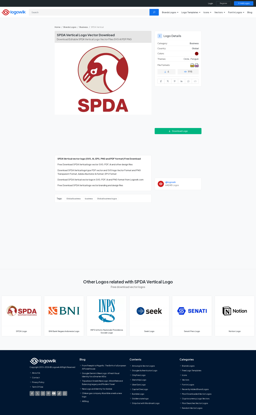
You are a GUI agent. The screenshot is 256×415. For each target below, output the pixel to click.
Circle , (187, 58)
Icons (184, 375)
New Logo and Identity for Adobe (97, 389)
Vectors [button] (218, 12)
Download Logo (180, 131)
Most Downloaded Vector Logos (196, 394)
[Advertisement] (103, 136)
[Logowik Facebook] (32, 393)
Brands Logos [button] (169, 12)
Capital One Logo (140, 389)
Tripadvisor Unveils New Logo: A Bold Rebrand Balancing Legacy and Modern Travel (102, 382)
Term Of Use (37, 387)
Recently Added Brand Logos (195, 389)
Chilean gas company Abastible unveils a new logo (102, 395)
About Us (36, 373)
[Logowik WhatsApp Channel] (64, 393)
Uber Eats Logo (139, 384)
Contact (36, 377)
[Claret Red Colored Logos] (197, 54)
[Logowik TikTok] (59, 393)
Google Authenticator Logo (144, 370)
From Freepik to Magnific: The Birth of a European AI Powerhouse (104, 367)
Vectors (185, 380)
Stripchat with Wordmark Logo (146, 403)
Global (195, 48)
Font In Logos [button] (235, 12)
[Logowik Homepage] (14, 12)
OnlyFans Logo (139, 375)
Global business (73, 198)
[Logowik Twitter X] (37, 393)
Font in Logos (188, 384)
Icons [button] (206, 12)
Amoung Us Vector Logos (143, 366)
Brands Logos (69, 27)
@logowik (170, 182)
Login (210, 3)
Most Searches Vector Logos (195, 403)
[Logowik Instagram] (43, 393)
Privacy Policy (38, 382)
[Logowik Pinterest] (48, 393)
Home (57, 27)
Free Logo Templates (191, 370)
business (89, 198)
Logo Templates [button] (189, 12)
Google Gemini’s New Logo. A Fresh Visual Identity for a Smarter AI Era (100, 375)
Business (83, 27)
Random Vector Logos (192, 408)
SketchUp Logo (139, 380)
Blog (249, 12)
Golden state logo (140, 398)
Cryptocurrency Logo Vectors (195, 398)
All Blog (85, 401)
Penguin (195, 58)
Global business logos (107, 198)
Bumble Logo (138, 394)
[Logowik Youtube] (53, 393)
